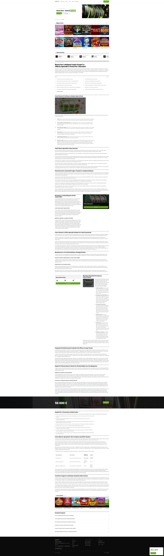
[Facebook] (101, 544)
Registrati (106, 1)
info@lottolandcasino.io (101, 542)
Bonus (67, 1)
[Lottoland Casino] (57, 1)
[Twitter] (99, 544)
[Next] (107, 16)
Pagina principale (58, 19)
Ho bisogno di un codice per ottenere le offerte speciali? (64, 525)
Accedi (101, 1)
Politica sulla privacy (88, 542)
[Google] (102, 544)
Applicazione (63, 1)
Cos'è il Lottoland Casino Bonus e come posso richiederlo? (64, 515)
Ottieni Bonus (65, 13)
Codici (70, 1)
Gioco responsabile (87, 545)
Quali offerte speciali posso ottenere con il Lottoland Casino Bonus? (66, 531)
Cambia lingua (59, 548)
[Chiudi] (162, 548)
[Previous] (106, 16)
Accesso (73, 546)
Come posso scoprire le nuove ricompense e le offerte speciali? (65, 528)
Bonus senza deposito (75, 1)
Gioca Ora (59, 13)
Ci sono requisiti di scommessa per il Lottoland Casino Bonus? (65, 518)
